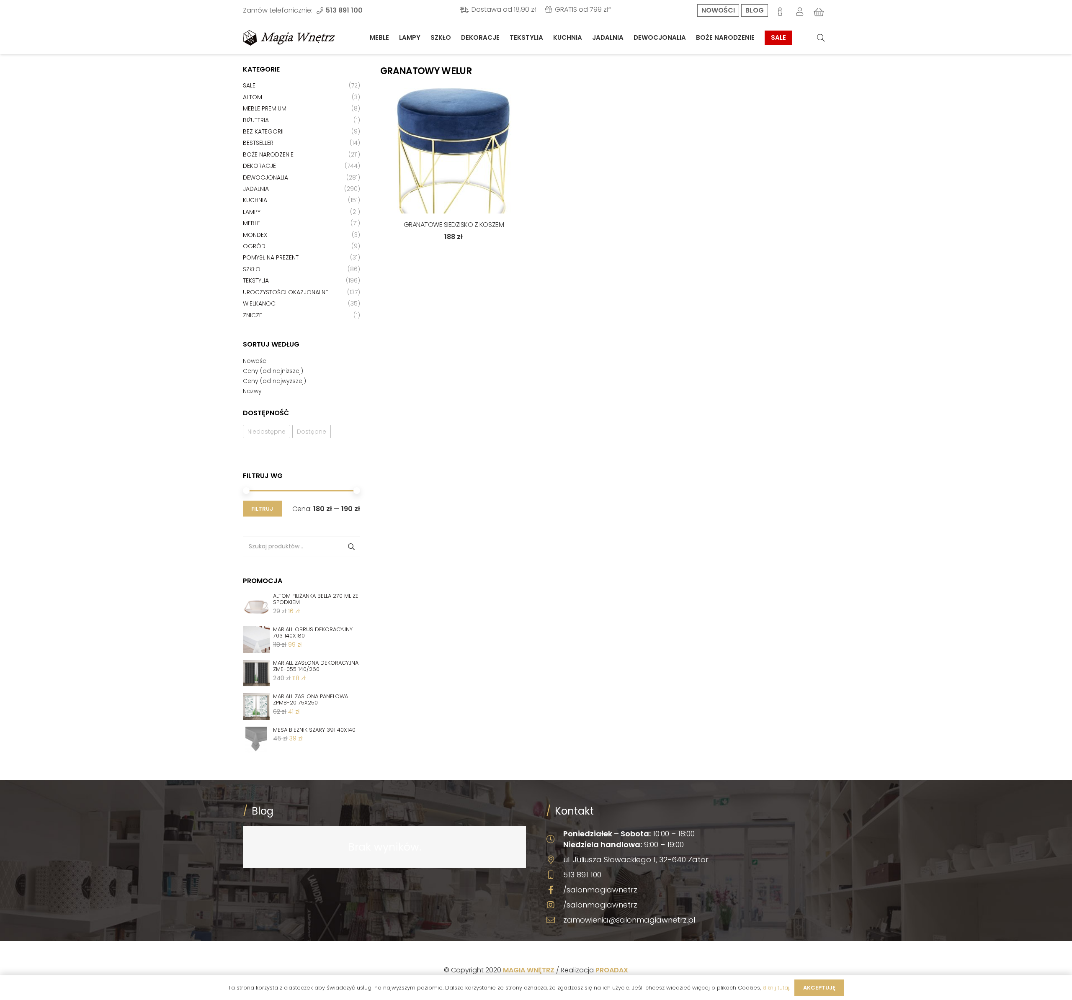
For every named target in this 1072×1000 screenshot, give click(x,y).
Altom (252, 97)
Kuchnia (255, 200)
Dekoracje (259, 166)
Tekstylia (256, 280)
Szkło (251, 269)
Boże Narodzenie (268, 154)
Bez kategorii (263, 131)
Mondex (255, 235)
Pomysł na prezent (271, 257)
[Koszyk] (819, 12)
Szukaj (350, 546)
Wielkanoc (259, 303)
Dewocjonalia (265, 177)
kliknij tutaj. (776, 988)
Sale (249, 85)
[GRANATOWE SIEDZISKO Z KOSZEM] (453, 150)
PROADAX (611, 970)
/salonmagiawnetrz (600, 889)
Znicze (252, 315)
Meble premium (264, 108)
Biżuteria (256, 120)
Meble (251, 223)
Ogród (254, 246)
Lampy (251, 212)
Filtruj (262, 508)
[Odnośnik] (289, 38)
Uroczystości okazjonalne (285, 292)
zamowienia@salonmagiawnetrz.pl (629, 920)
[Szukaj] (820, 37)
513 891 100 (582, 874)
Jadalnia (256, 189)
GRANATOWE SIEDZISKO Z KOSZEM (454, 224)
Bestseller (258, 143)
